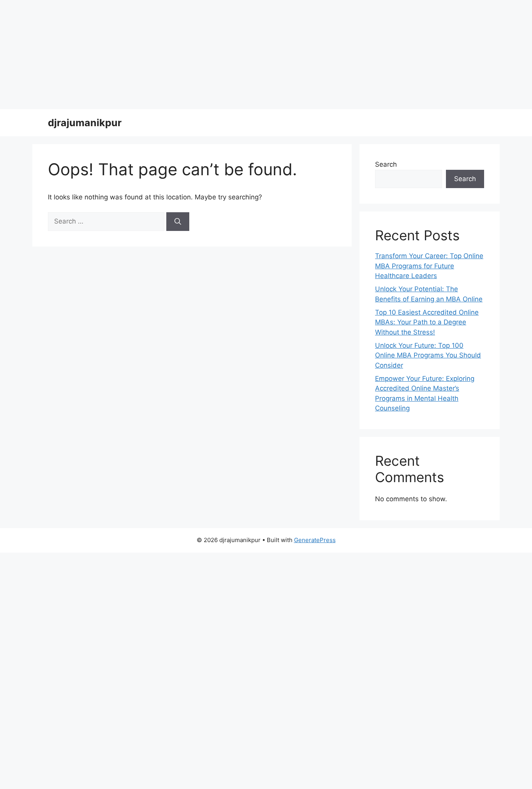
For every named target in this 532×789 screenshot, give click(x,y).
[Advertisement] (233, 54)
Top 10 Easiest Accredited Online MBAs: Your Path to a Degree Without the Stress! (427, 322)
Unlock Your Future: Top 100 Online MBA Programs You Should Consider (428, 355)
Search (386, 164)
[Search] (177, 221)
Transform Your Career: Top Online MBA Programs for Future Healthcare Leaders (429, 266)
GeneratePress (315, 540)
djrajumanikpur (85, 123)
